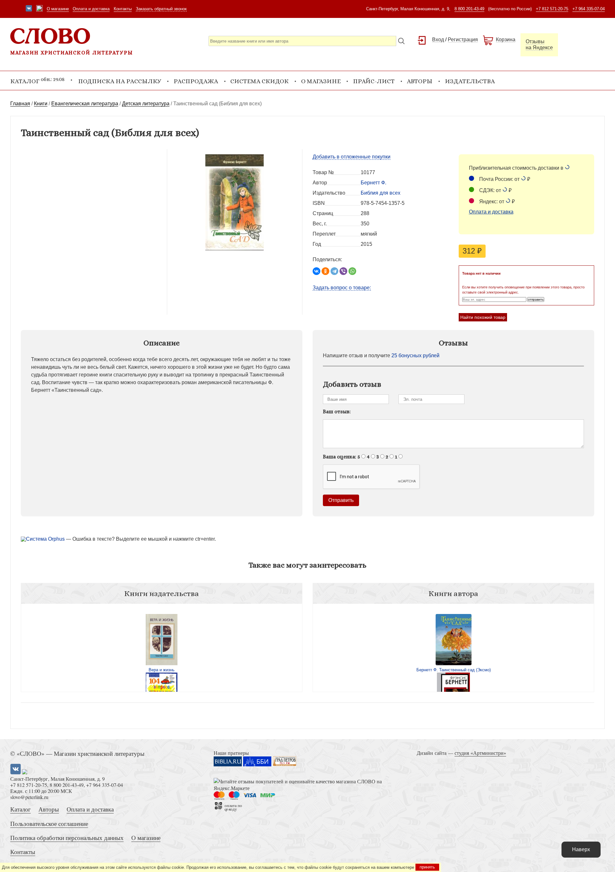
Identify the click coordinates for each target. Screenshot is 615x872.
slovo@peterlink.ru (29, 797)
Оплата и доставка (91, 8)
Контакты (123, 8)
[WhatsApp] (352, 271)
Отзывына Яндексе (539, 44)
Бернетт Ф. (373, 182)
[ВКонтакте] (316, 271)
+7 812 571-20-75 (552, 8)
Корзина (505, 39)
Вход (438, 39)
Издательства (470, 81)
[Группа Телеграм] (39, 9)
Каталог (20, 809)
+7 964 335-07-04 (588, 8)
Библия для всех (380, 193)
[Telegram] (334, 271)
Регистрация (463, 39)
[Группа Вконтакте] (29, 9)
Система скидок (259, 81)
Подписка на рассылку (119, 81)
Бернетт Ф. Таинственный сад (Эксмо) (453, 669)
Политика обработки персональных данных (67, 838)
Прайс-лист (374, 81)
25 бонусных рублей (415, 355)
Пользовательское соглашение (49, 824)
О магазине (58, 8)
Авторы (419, 81)
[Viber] (343, 271)
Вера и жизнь (162, 669)
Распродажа (196, 81)
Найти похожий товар (482, 317)
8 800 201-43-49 (469, 8)
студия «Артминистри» (480, 752)
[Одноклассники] (325, 271)
